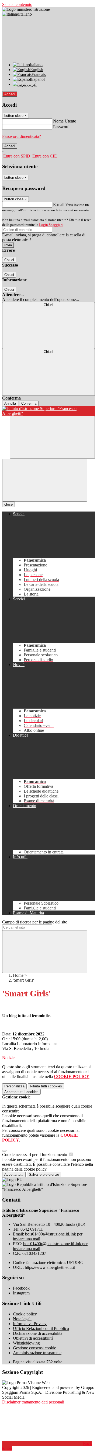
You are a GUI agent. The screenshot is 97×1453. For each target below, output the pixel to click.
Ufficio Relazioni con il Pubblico (41, 1328)
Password (61, 126)
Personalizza (14, 1086)
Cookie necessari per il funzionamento (35, 1154)
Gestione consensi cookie (34, 1348)
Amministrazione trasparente (37, 1352)
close (8, 504)
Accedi (9, 94)
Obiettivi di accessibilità (33, 1338)
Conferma (28, 403)
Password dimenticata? (21, 136)
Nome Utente (64, 121)
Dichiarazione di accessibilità (37, 1333)
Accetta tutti (21, 1092)
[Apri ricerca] (52, 437)
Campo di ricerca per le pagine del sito (34, 922)
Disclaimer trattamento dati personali (33, 1402)
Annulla (10, 403)
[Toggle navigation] (44, 480)
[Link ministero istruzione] (26, 9)
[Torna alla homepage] (48, 411)
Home (18, 975)
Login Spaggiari (51, 225)
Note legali (22, 1319)
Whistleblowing (26, 1343)
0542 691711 (31, 1229)
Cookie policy (25, 1314)
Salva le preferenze (44, 1174)
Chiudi (9, 260)
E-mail (58, 204)
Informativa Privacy (30, 1323)
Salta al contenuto (17, 4)
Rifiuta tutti (46, 1086)
